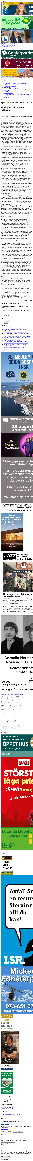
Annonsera (15, 94)
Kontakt (6, 95)
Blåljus (10, 83)
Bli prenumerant (22, 94)
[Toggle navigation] (1, 48)
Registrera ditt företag (20, 89)
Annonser (3, 1)
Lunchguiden (7, 90)
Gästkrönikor (14, 86)
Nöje (21, 83)
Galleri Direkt (7, 91)
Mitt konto (6, 97)
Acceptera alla (4, 1159)
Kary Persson (8, 1114)
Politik (25, 83)
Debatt (5, 86)
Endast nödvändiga (5, 1158)
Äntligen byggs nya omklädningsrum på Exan (15, 332)
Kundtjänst (28, 94)
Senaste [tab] (5, 325)
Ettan (5, 80)
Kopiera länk (7, 321)
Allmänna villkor (8, 94)
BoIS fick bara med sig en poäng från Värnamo (15, 341)
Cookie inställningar (18, 1131)
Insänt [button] (5, 84)
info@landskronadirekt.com (7, 1107)
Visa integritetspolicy (6, 1156)
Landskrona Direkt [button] (8, 93)
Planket (9, 86)
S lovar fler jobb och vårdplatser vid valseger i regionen (17, 336)
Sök (2, 1144)
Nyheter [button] (6, 82)
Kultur (13, 83)
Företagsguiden (4, 850)
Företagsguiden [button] (7, 87)
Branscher (12, 89)
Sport (28, 83)
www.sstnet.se (4, 1129)
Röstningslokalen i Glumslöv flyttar (12, 340)
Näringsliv (17, 83)
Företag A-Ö (7, 89)
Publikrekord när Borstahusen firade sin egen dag (16, 343)
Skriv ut (6, 322)
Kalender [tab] (6, 326)
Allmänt (6, 83)
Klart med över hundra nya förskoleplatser (14, 347)
